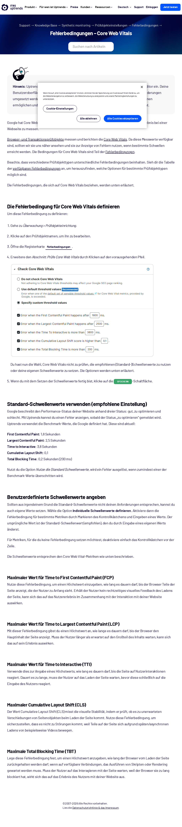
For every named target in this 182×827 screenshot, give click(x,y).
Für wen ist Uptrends (52, 7)
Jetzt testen (170, 7)
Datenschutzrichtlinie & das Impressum (95, 807)
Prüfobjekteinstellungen (111, 25)
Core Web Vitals (115, 139)
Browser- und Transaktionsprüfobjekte (35, 139)
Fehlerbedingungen (145, 25)
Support (24, 25)
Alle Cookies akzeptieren (122, 118)
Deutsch (123, 7)
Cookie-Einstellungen (60, 108)
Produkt (30, 7)
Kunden (85, 7)
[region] (92, 105)
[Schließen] (142, 87)
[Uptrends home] (12, 7)
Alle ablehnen (88, 118)
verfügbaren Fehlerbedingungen (36, 168)
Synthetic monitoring (76, 25)
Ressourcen (102, 7)
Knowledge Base (46, 25)
